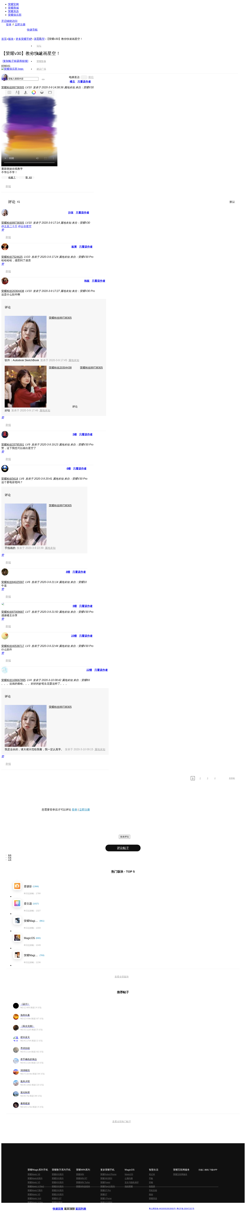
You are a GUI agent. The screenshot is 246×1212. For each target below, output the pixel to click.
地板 (87, 280)
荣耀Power (105, 1182)
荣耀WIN (80, 1174)
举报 (8, 186)
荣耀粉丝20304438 (12, 291)
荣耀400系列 (57, 1182)
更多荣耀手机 (24, 38)
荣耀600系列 (57, 1174)
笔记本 (152, 1174)
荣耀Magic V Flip (35, 1202)
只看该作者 (82, 212)
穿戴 (151, 1182)
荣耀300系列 (57, 1186)
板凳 (74, 246)
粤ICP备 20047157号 (185, 1208)
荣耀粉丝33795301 (12, 444)
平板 (151, 1178)
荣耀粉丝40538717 (12, 646)
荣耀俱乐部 (14, 14)
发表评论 (124, 836)
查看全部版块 (122, 976)
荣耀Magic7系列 (35, 1190)
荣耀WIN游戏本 (83, 1186)
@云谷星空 (24, 226)
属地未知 (73, 360)
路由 (151, 1194)
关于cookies (102, 1206)
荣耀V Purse (106, 1198)
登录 (8, 24)
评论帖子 (123, 848)
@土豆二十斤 (9, 226)
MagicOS (129, 1174)
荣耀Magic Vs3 (34, 1198)
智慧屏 (152, 1186)
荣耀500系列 (57, 1178)
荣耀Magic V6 (34, 1174)
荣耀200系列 (57, 1190)
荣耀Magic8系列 (35, 1178)
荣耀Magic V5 (34, 1182)
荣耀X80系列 (106, 1178)
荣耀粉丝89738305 (12, 87)
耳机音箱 (153, 1190)
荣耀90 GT (56, 1198)
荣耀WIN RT (81, 1178)
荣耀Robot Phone (108, 1174)
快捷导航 (32, 29)
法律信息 (112, 1206)
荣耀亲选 (13, 11)
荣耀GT (103, 1194)
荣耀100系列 (57, 1194)
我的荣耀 (129, 1186)
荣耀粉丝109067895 (13, 680)
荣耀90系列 (57, 1202)
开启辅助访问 (9, 21)
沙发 (70, 212)
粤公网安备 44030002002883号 (162, 1208)
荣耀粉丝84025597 (12, 582)
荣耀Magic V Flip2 (36, 1186)
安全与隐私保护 (132, 1182)
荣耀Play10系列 (107, 1186)
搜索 (4, 78)
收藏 (11, 177)
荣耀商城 (13, 7)
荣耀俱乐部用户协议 (61, 1206)
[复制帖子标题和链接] (15, 61)
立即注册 (20, 24)
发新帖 (232, 778)
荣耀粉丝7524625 (12, 256)
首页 (39, 38)
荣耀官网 (13, 4)
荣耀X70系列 (106, 1202)
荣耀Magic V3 (34, 1194)
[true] (43, 79)
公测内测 (129, 1178)
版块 (11, 38)
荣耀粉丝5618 (9, 478)
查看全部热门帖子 (121, 1121)
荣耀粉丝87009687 (12, 611)
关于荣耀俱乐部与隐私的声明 (84, 1206)
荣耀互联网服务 (180, 1174)
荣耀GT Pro (105, 1190)
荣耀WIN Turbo (83, 1182)
